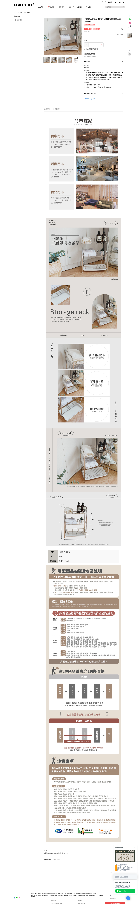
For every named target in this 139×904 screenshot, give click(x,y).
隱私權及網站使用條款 (57, 903)
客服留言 (80, 900)
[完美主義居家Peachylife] (24, 5)
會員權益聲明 (81, 903)
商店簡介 (53, 900)
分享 (87, 98)
